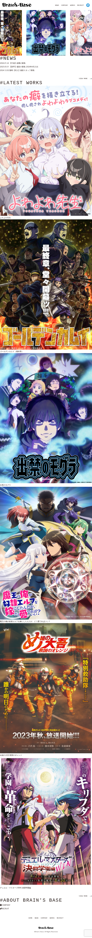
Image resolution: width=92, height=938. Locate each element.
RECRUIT (80, 5)
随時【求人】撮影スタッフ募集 (22, 70)
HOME (30, 918)
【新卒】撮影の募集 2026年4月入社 (23, 66)
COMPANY (64, 5)
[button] (2, 27)
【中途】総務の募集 (17, 63)
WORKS (72, 5)
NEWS (57, 5)
